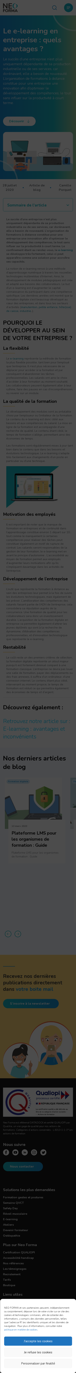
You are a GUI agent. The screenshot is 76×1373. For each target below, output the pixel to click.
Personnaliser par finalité (38, 1363)
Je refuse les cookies (38, 1352)
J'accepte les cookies (38, 1341)
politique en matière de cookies (20, 1329)
